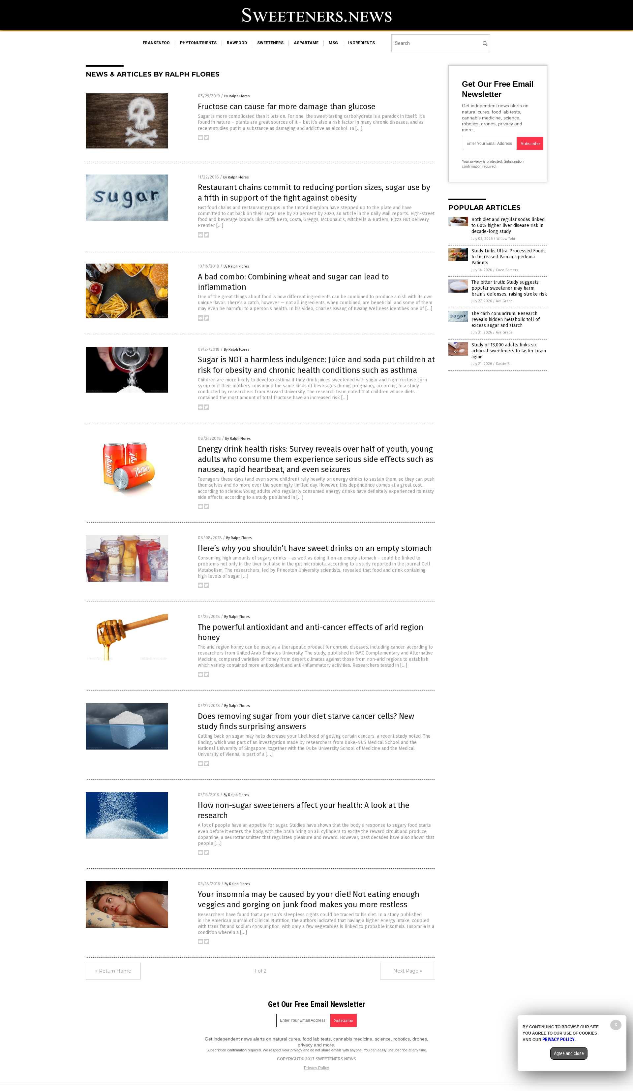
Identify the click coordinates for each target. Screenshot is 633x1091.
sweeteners (270, 43)
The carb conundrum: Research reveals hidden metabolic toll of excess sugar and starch (505, 319)
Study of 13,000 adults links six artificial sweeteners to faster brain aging (508, 351)
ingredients (361, 43)
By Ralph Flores (237, 96)
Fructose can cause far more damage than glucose (287, 106)
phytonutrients (198, 43)
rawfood (237, 43)
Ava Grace (504, 301)
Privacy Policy (316, 1068)
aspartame (306, 43)
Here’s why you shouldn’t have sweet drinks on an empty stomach (315, 548)
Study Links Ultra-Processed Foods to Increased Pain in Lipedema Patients (508, 257)
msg (333, 43)
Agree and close (569, 1053)
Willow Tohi (506, 239)
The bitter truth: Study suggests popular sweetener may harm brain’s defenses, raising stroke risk (509, 288)
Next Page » (407, 971)
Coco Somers (507, 270)
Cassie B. (503, 364)
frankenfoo (156, 43)
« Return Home (113, 971)
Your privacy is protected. (482, 161)
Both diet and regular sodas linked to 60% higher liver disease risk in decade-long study (508, 225)
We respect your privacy (282, 1050)
